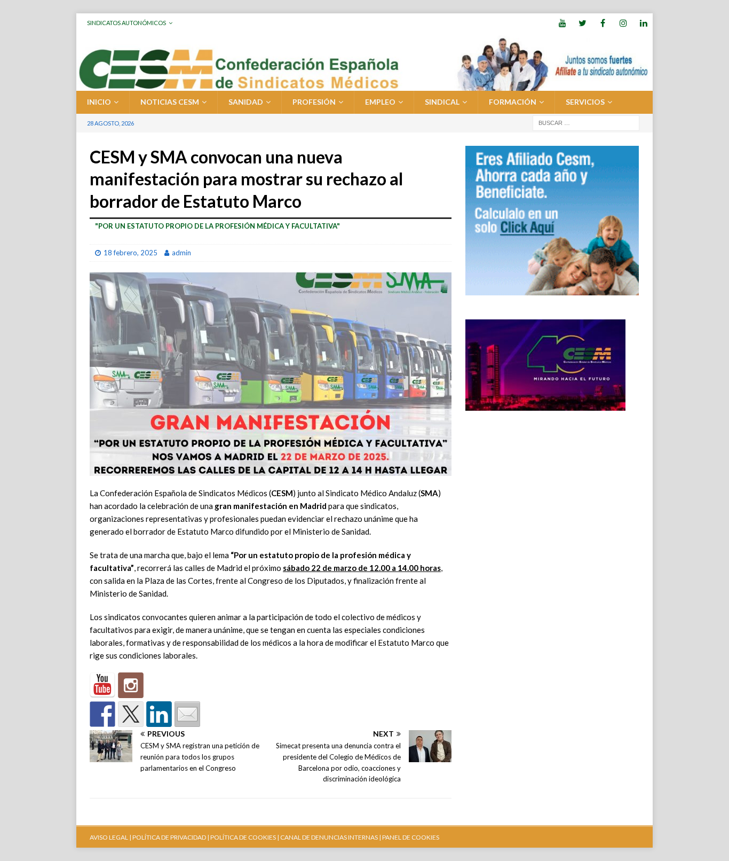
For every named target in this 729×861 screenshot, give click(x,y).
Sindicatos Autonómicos (126, 22)
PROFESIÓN (314, 101)
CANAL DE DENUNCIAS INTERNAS (328, 837)
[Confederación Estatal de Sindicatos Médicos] (364, 84)
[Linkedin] (643, 22)
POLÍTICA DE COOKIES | (244, 837)
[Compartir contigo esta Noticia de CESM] (187, 714)
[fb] (602, 22)
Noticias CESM (169, 101)
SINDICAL (442, 101)
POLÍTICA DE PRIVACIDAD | (170, 837)
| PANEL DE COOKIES (408, 837)
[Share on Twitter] (131, 714)
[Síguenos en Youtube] (102, 685)
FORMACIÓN (512, 101)
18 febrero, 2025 (130, 252)
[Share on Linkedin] (159, 714)
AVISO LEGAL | (110, 837)
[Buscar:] (586, 122)
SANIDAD (245, 101)
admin (181, 252)
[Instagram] (623, 22)
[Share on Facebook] (102, 714)
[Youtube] (562, 22)
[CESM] (131, 685)
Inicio (99, 101)
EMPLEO (380, 101)
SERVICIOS (585, 101)
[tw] (582, 22)
